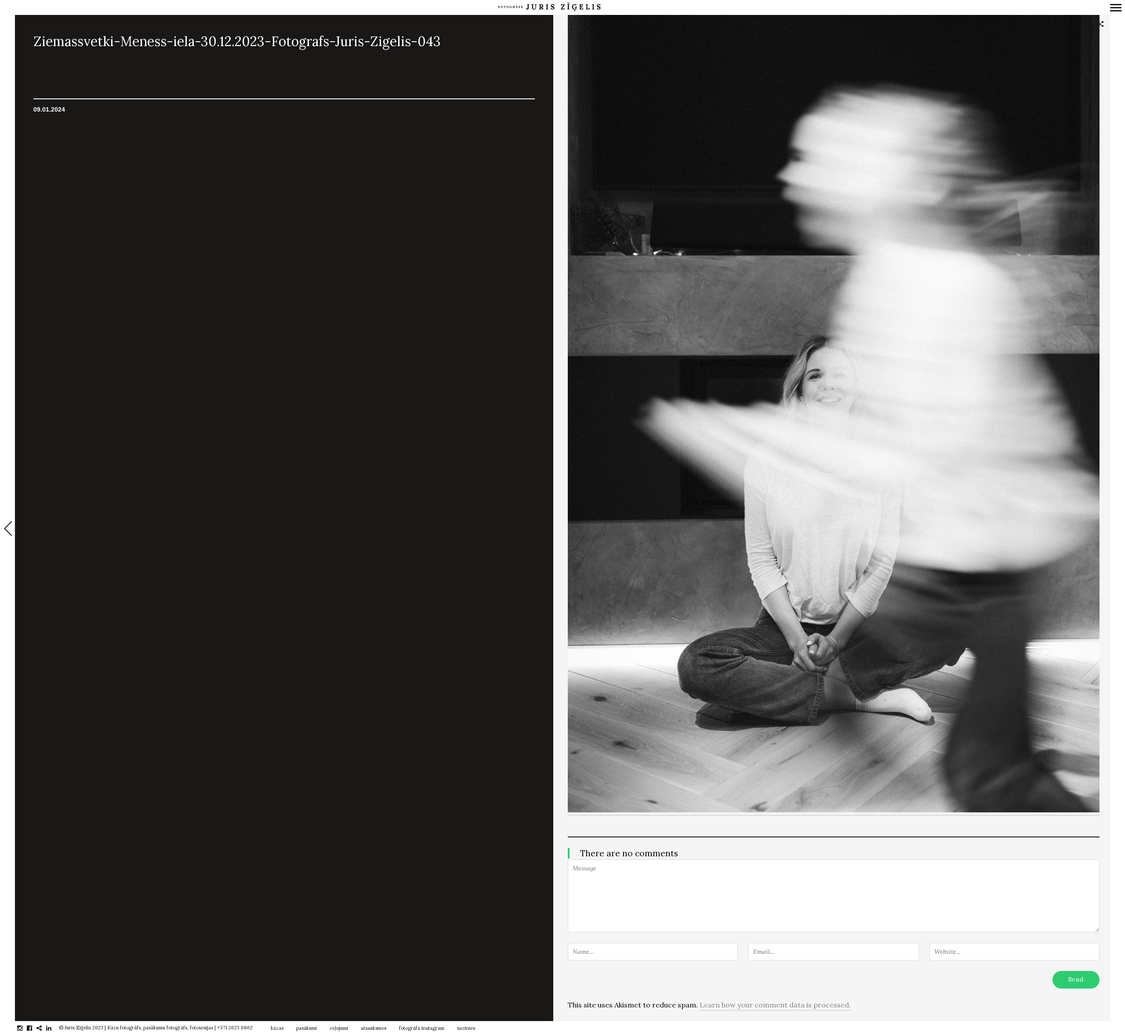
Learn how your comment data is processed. (775, 1004)
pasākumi (306, 1028)
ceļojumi (339, 1028)
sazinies (466, 1028)
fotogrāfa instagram (421, 1028)
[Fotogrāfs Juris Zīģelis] (549, 7)
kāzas (277, 1028)
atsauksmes (373, 1028)
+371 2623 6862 (235, 1028)
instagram (24, 1028)
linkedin (53, 1028)
